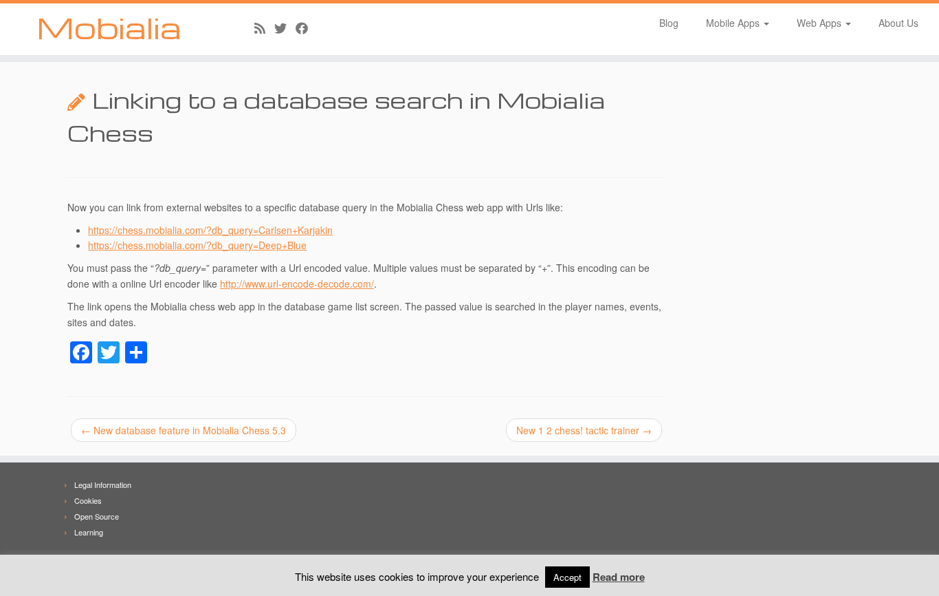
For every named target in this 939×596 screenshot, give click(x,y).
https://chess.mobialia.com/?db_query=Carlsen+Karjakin (210, 230)
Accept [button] (567, 577)
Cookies (88, 500)
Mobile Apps (734, 23)
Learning (88, 532)
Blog (668, 23)
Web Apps (820, 23)
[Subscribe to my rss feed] (264, 27)
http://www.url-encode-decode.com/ (297, 283)
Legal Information (102, 484)
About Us (898, 23)
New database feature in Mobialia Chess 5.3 (183, 430)
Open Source (96, 516)
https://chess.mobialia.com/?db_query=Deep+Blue (197, 245)
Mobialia (108, 27)
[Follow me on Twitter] (285, 27)
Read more (619, 576)
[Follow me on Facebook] (306, 27)
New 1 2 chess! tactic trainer (584, 430)
